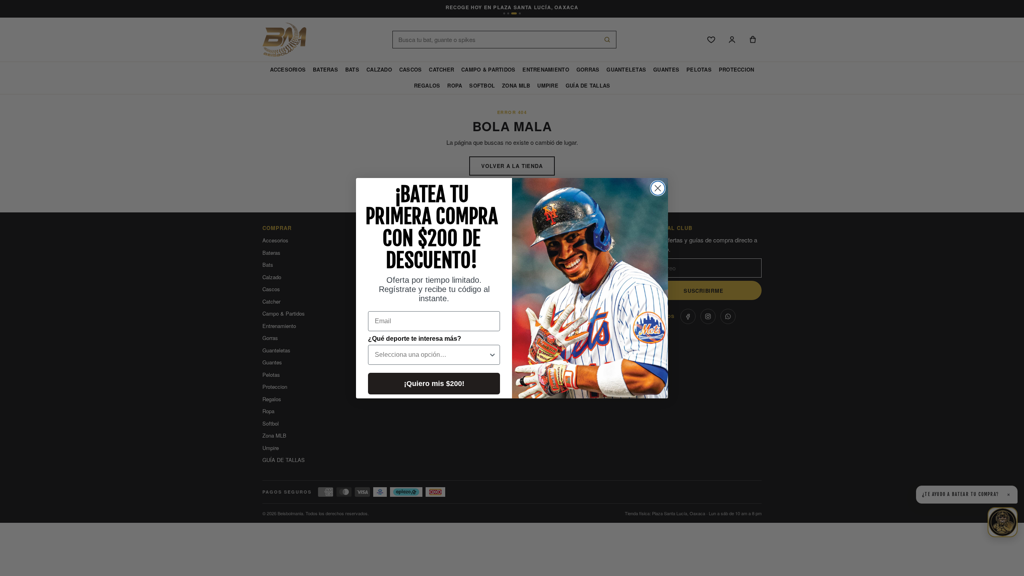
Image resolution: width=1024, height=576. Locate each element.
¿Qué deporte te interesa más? (414, 338)
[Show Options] (492, 354)
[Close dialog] (658, 188)
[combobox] (431, 354)
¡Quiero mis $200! (434, 384)
